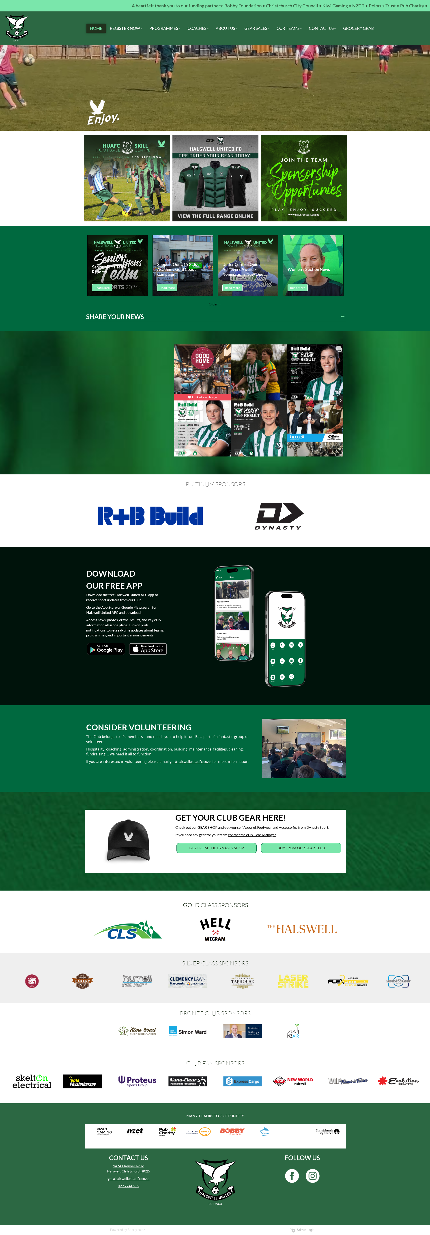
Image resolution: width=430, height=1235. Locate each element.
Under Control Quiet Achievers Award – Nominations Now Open (244, 269)
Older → (215, 304)
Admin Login (304, 1230)
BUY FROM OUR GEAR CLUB (301, 848)
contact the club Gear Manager (252, 835)
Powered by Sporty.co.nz (127, 1230)
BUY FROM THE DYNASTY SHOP (216, 848)
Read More (102, 288)
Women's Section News (309, 269)
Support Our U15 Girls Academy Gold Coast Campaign (177, 269)
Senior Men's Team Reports (109, 269)
